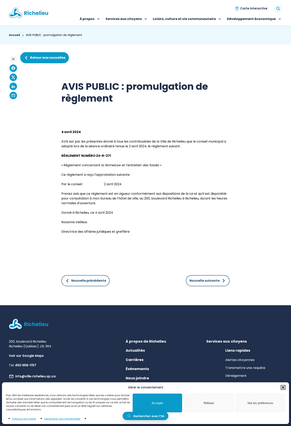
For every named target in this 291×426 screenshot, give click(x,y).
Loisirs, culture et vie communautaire (184, 19)
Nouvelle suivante (204, 280)
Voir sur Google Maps (26, 355)
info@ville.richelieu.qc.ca (35, 376)
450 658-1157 (25, 365)
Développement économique (251, 19)
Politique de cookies (24, 418)
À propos (90, 19)
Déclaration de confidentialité (62, 418)
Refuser (209, 403)
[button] (283, 387)
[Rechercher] (278, 9)
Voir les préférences (260, 403)
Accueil (14, 35)
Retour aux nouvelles (47, 57)
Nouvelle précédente (88, 280)
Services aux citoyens (124, 19)
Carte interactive (253, 8)
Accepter (157, 403)
